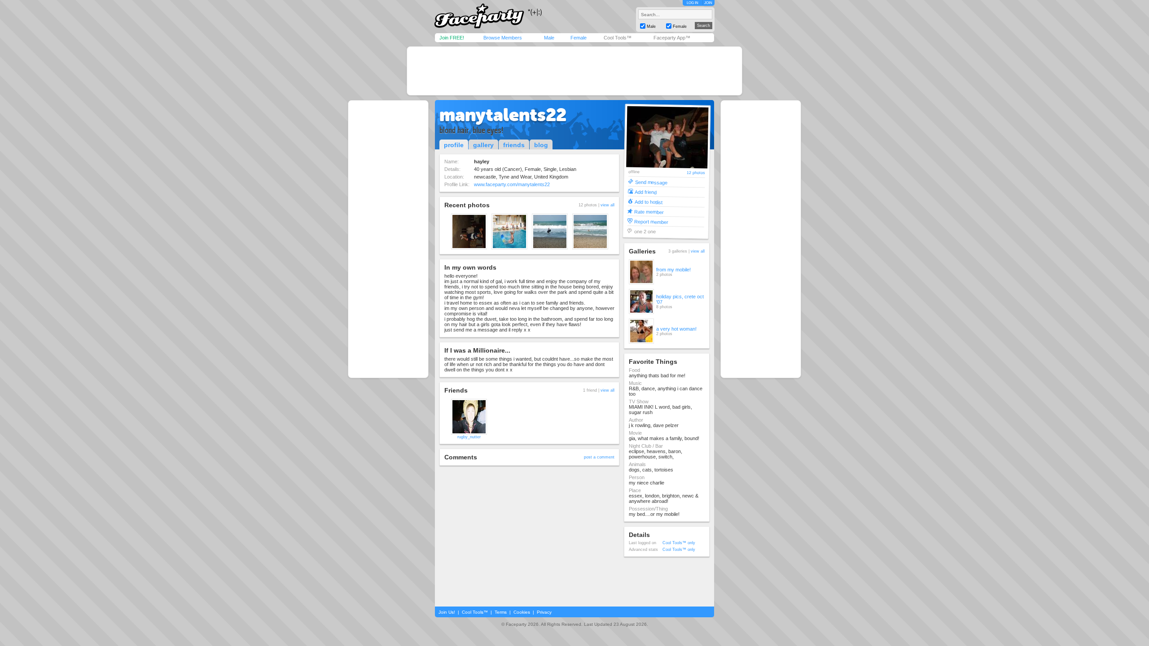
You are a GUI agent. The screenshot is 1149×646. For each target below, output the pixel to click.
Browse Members (502, 37)
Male (549, 37)
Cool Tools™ (618, 37)
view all (607, 205)
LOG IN (692, 3)
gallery (483, 144)
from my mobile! (673, 269)
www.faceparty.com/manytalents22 (512, 184)
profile (454, 144)
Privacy (544, 612)
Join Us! (447, 612)
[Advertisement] (574, 71)
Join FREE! (451, 37)
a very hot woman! (676, 329)
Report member (651, 221)
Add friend (646, 192)
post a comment (599, 457)
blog (541, 144)
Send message (651, 182)
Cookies (521, 612)
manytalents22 (502, 115)
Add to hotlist (648, 202)
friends (514, 144)
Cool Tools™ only (678, 543)
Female (578, 37)
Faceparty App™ (671, 37)
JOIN (708, 3)
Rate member (649, 211)
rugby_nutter (469, 437)
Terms (501, 612)
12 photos (696, 172)
